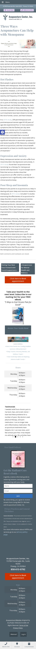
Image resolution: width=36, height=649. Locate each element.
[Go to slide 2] (15, 437)
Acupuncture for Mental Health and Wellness (26, 269)
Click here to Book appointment (18, 279)
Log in (23, 634)
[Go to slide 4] (20, 437)
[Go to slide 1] (13, 437)
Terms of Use (23, 625)
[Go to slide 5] (23, 437)
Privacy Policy (18, 628)
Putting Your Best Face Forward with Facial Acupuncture (9, 267)
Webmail (14, 634)
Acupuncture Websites (13, 620)
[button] (2, 132)
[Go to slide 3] (18, 437)
